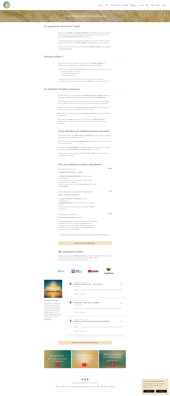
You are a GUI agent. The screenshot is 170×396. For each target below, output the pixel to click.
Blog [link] (147, 5)
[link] (6, 5)
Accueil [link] (100, 5)
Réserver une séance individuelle (85, 243)
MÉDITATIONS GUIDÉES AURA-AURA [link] (81, 282)
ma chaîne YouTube (66, 49)
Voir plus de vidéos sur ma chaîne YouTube (85, 342)
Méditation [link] (133, 5)
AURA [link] (107, 5)
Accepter (161, 391)
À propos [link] (141, 5)
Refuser (149, 391)
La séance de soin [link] (116, 5)
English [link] (164, 5)
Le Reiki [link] (125, 5)
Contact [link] (158, 5)
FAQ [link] (152, 5)
